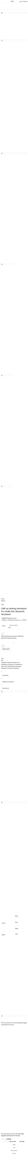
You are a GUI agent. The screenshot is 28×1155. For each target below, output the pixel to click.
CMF (2, 604)
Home (5, 970)
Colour (3, 625)
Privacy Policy (7, 988)
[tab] (14, 673)
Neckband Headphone (13, 668)
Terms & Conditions (9, 997)
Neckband (4, 668)
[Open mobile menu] (2, 1)
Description (5, 675)
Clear (9, 627)
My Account (7, 975)
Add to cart (6, 649)
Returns (6, 993)
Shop (5, 979)
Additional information (8, 681)
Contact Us (5, 946)
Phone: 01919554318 (9, 951)
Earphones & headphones (15, 664)
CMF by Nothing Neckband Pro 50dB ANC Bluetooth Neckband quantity (12, 637)
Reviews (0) (5, 688)
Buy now (22, 1141)
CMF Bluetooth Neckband (14, 666)
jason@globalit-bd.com (10, 955)
